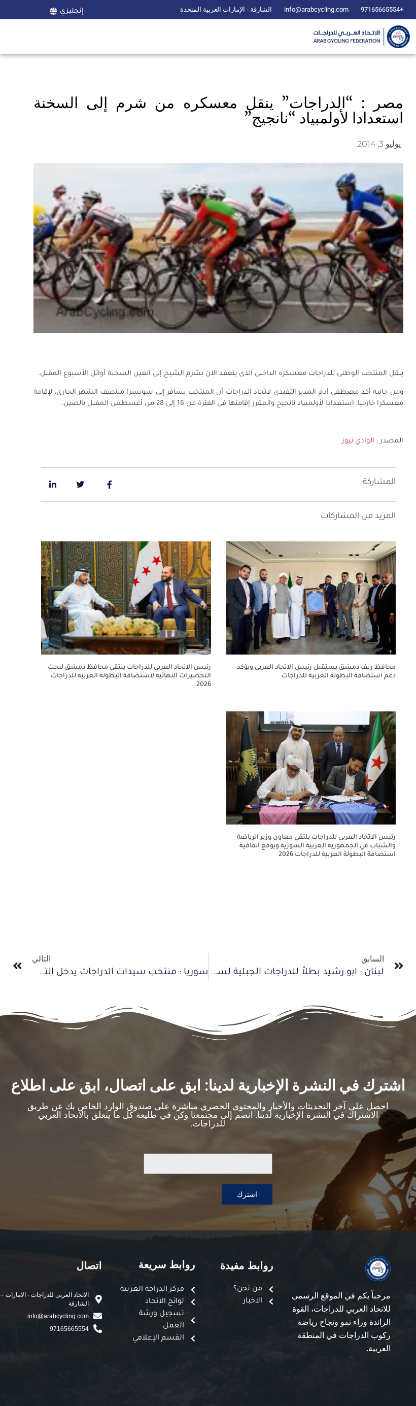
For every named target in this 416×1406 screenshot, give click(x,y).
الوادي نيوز (358, 441)
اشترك (247, 1194)
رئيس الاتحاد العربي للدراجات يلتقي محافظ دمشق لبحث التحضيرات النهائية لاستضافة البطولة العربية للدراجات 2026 (129, 676)
